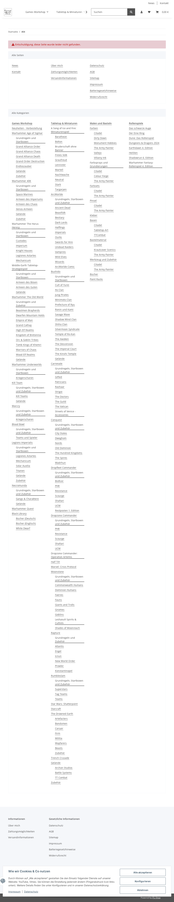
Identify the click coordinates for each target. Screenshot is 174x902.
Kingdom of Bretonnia (28, 335)
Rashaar (59, 386)
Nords (58, 443)
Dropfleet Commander (63, 467)
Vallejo (97, 152)
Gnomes (59, 609)
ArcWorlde (57, 194)
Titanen (20, 470)
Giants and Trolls (64, 604)
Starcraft (56, 708)
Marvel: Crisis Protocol (63, 566)
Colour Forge (101, 176)
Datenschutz (31, 891)
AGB (92, 71)
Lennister (60, 164)
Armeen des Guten (26, 287)
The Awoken (62, 339)
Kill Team (17, 382)
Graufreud (61, 159)
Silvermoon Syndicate (67, 329)
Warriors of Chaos (26, 349)
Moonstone (57, 571)
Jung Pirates (62, 294)
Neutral (59, 179)
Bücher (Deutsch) (26, 518)
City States (61, 433)
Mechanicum (23, 260)
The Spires (61, 457)
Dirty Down (100, 138)
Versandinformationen (64, 78)
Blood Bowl (18, 424)
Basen (93, 220)
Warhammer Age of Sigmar (27, 133)
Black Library (19, 513)
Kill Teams (22, 396)
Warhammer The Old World (27, 297)
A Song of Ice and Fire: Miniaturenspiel (63, 130)
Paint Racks (96, 279)
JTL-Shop (156, 897)
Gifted (58, 377)
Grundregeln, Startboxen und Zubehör (30, 389)
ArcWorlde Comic (65, 266)
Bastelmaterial (98, 239)
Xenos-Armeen (24, 209)
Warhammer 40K (21, 181)
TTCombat (100, 235)
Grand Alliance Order (28, 146)
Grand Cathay (24, 325)
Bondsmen (61, 723)
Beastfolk (60, 212)
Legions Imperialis (22, 442)
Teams (59, 699)
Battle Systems (63, 772)
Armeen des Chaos (26, 204)
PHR (57, 486)
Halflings (60, 227)
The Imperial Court (65, 348)
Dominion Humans (65, 590)
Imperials (60, 232)
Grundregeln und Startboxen (26, 139)
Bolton (58, 141)
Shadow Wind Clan (65, 319)
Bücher (94, 274)
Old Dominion (63, 448)
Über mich (57, 65)
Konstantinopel (63, 670)
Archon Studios (63, 767)
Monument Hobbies (105, 143)
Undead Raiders (64, 247)
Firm (57, 733)
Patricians (60, 381)
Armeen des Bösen (26, 282)
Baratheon (61, 136)
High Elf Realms (25, 330)
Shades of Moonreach (67, 628)
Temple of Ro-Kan (65, 334)
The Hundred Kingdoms (68, 452)
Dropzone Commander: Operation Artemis (64, 555)
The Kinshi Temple (65, 353)
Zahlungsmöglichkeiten (64, 71)
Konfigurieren (143, 881)
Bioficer (59, 481)
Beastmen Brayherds (28, 310)
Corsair (59, 728)
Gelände (20, 171)
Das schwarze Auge (140, 128)
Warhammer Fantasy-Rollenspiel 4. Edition (141, 164)
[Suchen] (131, 12)
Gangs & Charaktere (27, 498)
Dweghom (60, 438)
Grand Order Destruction (30, 161)
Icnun (58, 656)
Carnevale (56, 363)
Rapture (55, 632)
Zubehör (21, 176)
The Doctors (62, 396)
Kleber (93, 215)
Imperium (21, 245)
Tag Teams (61, 694)
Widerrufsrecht (98, 96)
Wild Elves (61, 256)
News (151, 3)
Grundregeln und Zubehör (26, 303)
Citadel (98, 133)
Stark (58, 184)
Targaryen (61, 189)
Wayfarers (61, 743)
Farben (94, 128)
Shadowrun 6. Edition (141, 157)
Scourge (59, 495)
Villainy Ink (100, 157)
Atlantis (59, 646)
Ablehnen (142, 890)
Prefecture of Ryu (65, 304)
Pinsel (93, 200)
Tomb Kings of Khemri (28, 344)
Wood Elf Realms (25, 354)
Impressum (14, 891)
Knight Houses (24, 250)
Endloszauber (24, 166)
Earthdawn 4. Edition (141, 147)
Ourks (58, 237)
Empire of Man (24, 320)
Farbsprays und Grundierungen (99, 164)
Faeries (59, 594)
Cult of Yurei (62, 285)
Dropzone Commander (64, 515)
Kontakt (164, 3)
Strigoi (58, 391)
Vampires (60, 252)
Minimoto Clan (63, 299)
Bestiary (59, 217)
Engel (58, 651)
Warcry (16, 406)
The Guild (60, 401)
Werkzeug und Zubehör (103, 259)
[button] (141, 12)
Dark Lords (61, 222)
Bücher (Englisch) (26, 523)
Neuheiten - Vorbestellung (27, 128)
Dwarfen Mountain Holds (30, 315)
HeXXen (133, 152)
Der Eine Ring (136, 133)
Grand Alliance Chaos (28, 151)
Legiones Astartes (26, 255)
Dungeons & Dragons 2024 (144, 143)
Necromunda (19, 485)
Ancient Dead (62, 207)
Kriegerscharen (24, 377)
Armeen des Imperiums (29, 199)
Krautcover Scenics (105, 249)
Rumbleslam (58, 675)
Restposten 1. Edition (67, 510)
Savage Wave (62, 314)
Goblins (59, 614)
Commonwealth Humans (69, 585)
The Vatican (61, 406)
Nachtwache (62, 174)
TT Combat (61, 777)
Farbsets (95, 185)
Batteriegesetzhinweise (103, 90)
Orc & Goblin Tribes (27, 339)
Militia (58, 738)
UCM (57, 505)
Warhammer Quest (23, 508)
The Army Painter (104, 147)
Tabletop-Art (101, 230)
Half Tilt (55, 561)
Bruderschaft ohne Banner (65, 148)
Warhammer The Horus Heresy (25, 225)
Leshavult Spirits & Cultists (65, 621)
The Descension (64, 344)
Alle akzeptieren (142, 872)
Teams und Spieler (26, 437)
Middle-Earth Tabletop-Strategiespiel (25, 267)
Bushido (55, 271)
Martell (59, 169)
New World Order (65, 661)
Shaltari (59, 500)
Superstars (61, 689)
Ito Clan (59, 289)
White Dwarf (23, 528)
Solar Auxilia (23, 465)
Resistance (61, 490)
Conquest (56, 419)
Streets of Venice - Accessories (65, 413)
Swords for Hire (64, 242)
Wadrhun (60, 462)
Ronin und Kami (64, 309)
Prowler (59, 665)
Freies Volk (61, 155)
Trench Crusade (60, 757)
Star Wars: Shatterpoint (64, 703)
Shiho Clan (61, 324)
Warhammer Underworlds (27, 364)
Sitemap (94, 78)
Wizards (59, 261)
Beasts (59, 748)
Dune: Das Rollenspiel (141, 138)
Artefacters (61, 718)
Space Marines (24, 194)
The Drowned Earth (62, 713)
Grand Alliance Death (28, 156)
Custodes (21, 240)
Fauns (58, 599)
